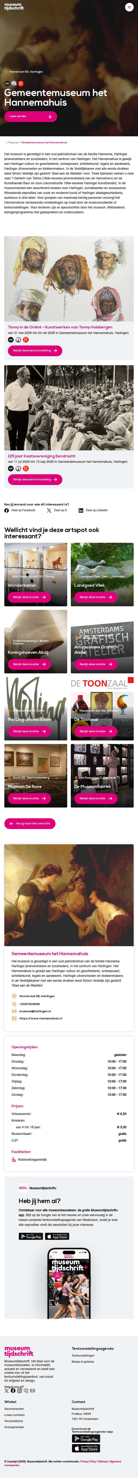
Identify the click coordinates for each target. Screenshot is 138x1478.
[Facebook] (13, 1390)
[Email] (32, 1390)
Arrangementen (14, 1427)
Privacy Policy (88, 1462)
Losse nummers (14, 1415)
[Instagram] (19, 1390)
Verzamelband (13, 1421)
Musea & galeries (83, 1361)
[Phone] (26, 1390)
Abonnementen (14, 1409)
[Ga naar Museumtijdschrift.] (5, 142)
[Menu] (129, 7)
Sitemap (103, 1462)
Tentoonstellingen (83, 1355)
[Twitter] (6, 1390)
